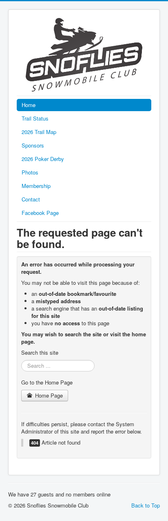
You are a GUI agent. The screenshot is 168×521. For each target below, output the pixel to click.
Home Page (48, 395)
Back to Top (145, 505)
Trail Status (35, 118)
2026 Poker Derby (43, 159)
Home (28, 105)
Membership (36, 186)
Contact (31, 199)
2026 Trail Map (39, 132)
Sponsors (33, 145)
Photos (30, 172)
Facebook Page (40, 213)
